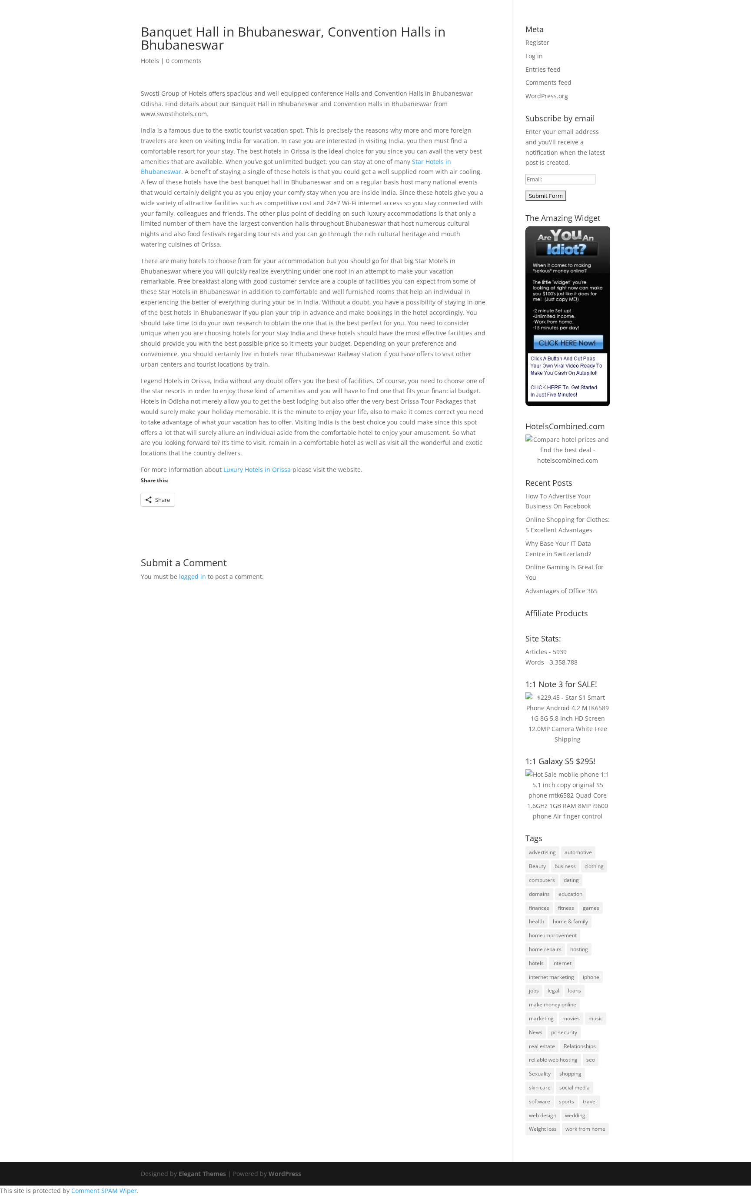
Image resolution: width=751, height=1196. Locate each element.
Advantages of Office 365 (561, 591)
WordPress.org (546, 96)
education (570, 894)
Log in (534, 56)
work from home (585, 1129)
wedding (575, 1115)
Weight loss (543, 1129)
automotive (578, 852)
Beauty (537, 866)
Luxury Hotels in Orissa (257, 469)
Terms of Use (487, 30)
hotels (536, 963)
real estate (542, 1046)
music (595, 1018)
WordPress (285, 1173)
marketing (541, 1018)
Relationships (580, 1046)
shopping (570, 1073)
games (591, 908)
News (535, 1032)
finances (539, 908)
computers (542, 880)
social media (574, 1087)
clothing (594, 866)
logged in (192, 576)
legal (553, 990)
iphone (591, 977)
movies (571, 1018)
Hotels (150, 61)
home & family (570, 921)
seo (590, 1059)
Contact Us (576, 30)
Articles (406, 30)
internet (562, 963)
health (536, 921)
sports (566, 1101)
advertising (542, 852)
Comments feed (548, 82)
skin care (540, 1087)
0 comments (184, 61)
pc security (564, 1032)
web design (542, 1115)
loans (574, 990)
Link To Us (533, 30)
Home (337, 30)
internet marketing (551, 977)
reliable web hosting (553, 1059)
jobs (534, 990)
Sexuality (540, 1073)
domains (539, 894)
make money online (552, 1004)
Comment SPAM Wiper (104, 1190)
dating (571, 880)
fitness (566, 908)
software (539, 1101)
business (565, 866)
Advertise (443, 30)
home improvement (553, 935)
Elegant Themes (202, 1173)
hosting (579, 949)
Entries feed (543, 69)
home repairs (545, 949)
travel (590, 1101)
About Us (370, 30)
